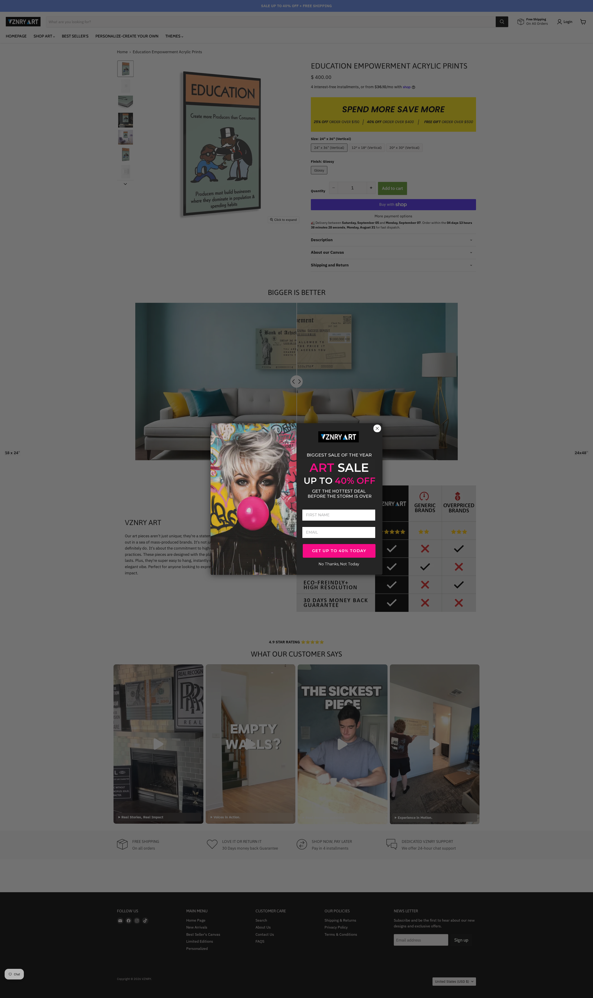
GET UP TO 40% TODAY (339, 550)
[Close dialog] (377, 428)
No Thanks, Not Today (339, 563)
